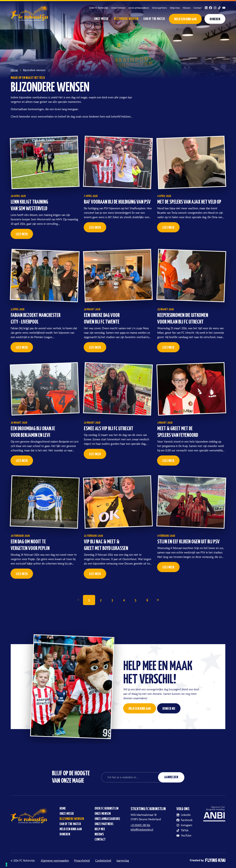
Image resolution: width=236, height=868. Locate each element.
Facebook (186, 820)
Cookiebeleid (103, 860)
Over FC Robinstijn (98, 7)
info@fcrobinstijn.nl (142, 829)
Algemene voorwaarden (55, 860)
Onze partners (159, 7)
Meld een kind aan (185, 19)
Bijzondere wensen (126, 19)
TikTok (184, 830)
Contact (197, 7)
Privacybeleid (82, 860)
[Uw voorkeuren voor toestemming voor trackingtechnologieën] (6, 864)
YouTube (186, 835)
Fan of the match (154, 19)
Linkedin (186, 815)
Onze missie (101, 19)
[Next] (157, 600)
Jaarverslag (123, 860)
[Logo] (30, 12)
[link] (78, 600)
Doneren (215, 19)
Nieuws (186, 7)
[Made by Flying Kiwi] (207, 860)
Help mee (175, 7)
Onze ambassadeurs (139, 7)
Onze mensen (118, 7)
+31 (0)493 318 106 (140, 825)
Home (63, 808)
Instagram (186, 825)
